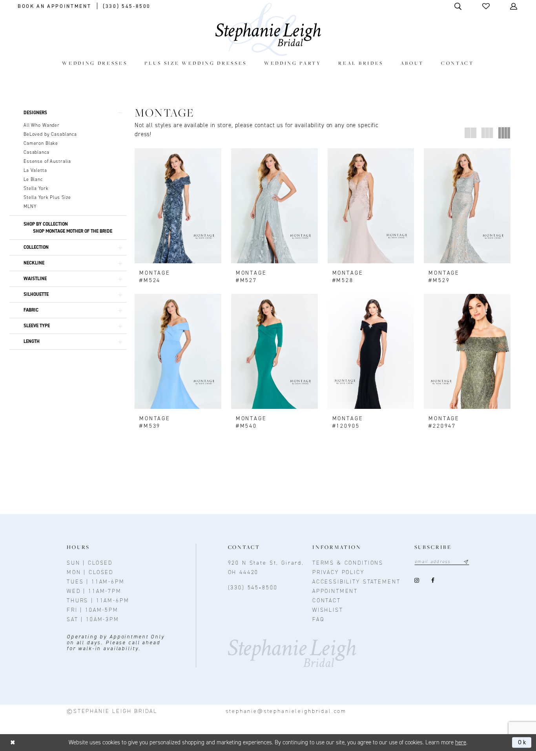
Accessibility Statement (356, 581)
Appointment (335, 591)
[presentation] (178, 205)
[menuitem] (95, 63)
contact (326, 600)
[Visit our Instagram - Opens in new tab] (416, 580)
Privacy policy (338, 572)
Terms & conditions (347, 563)
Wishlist (327, 610)
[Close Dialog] (13, 742)
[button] (486, 6)
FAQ (318, 619)
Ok (522, 742)
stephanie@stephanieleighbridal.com (286, 711)
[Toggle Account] (514, 6)
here (460, 742)
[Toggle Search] (458, 6)
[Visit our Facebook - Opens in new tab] (433, 580)
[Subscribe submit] (466, 561)
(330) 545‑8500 (253, 587)
